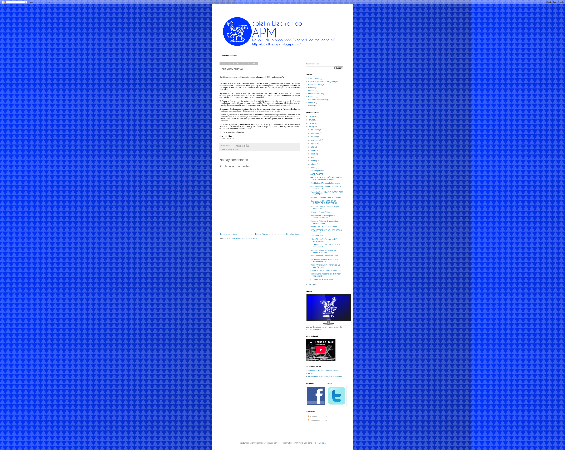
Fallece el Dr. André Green (320, 212)
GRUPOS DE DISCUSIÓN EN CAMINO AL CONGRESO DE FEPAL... (326, 179)
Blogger (322, 443)
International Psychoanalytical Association (325, 377)
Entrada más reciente (228, 234)
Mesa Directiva (233, 149)
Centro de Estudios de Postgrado (321, 82)
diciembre (315, 130)
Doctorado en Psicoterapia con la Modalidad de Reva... (323, 217)
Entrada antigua (292, 234)
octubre (314, 137)
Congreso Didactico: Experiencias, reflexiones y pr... (324, 222)
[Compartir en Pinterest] (247, 145)
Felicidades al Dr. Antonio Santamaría (325, 183)
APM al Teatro (313, 79)
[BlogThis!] (239, 145)
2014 (311, 120)
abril (313, 157)
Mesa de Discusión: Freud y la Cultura (325, 198)
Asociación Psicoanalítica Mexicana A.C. (324, 371)
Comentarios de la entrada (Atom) (244, 238)
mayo (313, 154)
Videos (311, 106)
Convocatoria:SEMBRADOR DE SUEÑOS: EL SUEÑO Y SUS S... (324, 202)
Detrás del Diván (315, 85)
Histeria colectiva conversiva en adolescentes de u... (323, 251)
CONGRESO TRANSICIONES (322, 279)
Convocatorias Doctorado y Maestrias (325, 270)
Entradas (313, 416)
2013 (311, 123)
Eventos (311, 88)
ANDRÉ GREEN (317, 174)
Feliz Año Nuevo (317, 236)
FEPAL (311, 374)
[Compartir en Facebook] (245, 145)
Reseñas (311, 97)
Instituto (311, 91)
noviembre (315, 133)
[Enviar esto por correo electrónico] (236, 145)
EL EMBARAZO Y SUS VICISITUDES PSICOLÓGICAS (325, 246)
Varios (310, 103)
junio (313, 150)
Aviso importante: (317, 171)
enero (313, 168)
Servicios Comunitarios (317, 100)
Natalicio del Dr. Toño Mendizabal (323, 227)
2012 (311, 127)
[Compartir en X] (242, 145)
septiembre (315, 140)
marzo (313, 161)
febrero (314, 164)
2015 (311, 116)
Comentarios (314, 420)
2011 (311, 285)
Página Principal (262, 234)
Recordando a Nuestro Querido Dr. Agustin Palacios (324, 260)
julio (313, 147)
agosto (314, 144)
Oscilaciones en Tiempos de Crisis (324, 256)
